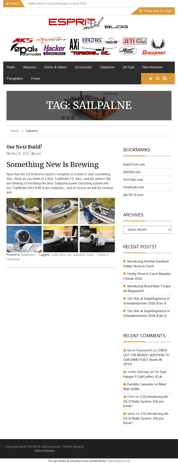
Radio (11, 67)
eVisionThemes (45, 450)
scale (90, 254)
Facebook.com (133, 187)
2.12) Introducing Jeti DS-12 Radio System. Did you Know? (145, 401)
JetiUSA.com (131, 172)
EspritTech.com (134, 164)
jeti (70, 254)
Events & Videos (55, 67)
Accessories (83, 67)
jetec (63, 254)
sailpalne (79, 254)
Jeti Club (128, 67)
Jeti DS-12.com (133, 195)
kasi (38, 153)
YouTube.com (133, 179)
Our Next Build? (24, 147)
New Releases (153, 67)
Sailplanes (107, 67)
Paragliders (15, 78)
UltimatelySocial (118, 461)
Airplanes (29, 67)
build (55, 254)
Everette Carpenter (140, 384)
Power (35, 78)
